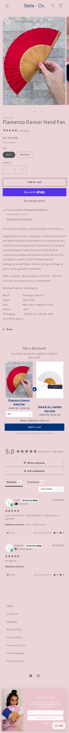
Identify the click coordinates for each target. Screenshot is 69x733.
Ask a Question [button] (36, 470)
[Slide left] (27, 111)
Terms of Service (16, 645)
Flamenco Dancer (14, 524)
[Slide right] (42, 111)
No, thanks (45, 723)
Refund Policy (14, 629)
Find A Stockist (15, 661)
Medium (25, 154)
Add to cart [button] (34, 424)
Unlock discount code (45, 718)
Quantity (7, 162)
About (10, 606)
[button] (7, 5)
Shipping (12, 622)
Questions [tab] (33, 482)
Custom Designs (15, 653)
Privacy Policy (15, 637)
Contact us (13, 614)
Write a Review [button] (36, 462)
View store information (19, 219)
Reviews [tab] (11, 482)
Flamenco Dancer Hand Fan (19, 402)
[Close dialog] (65, 691)
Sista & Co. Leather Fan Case (50, 409)
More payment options (34, 200)
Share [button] (9, 329)
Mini (9, 154)
